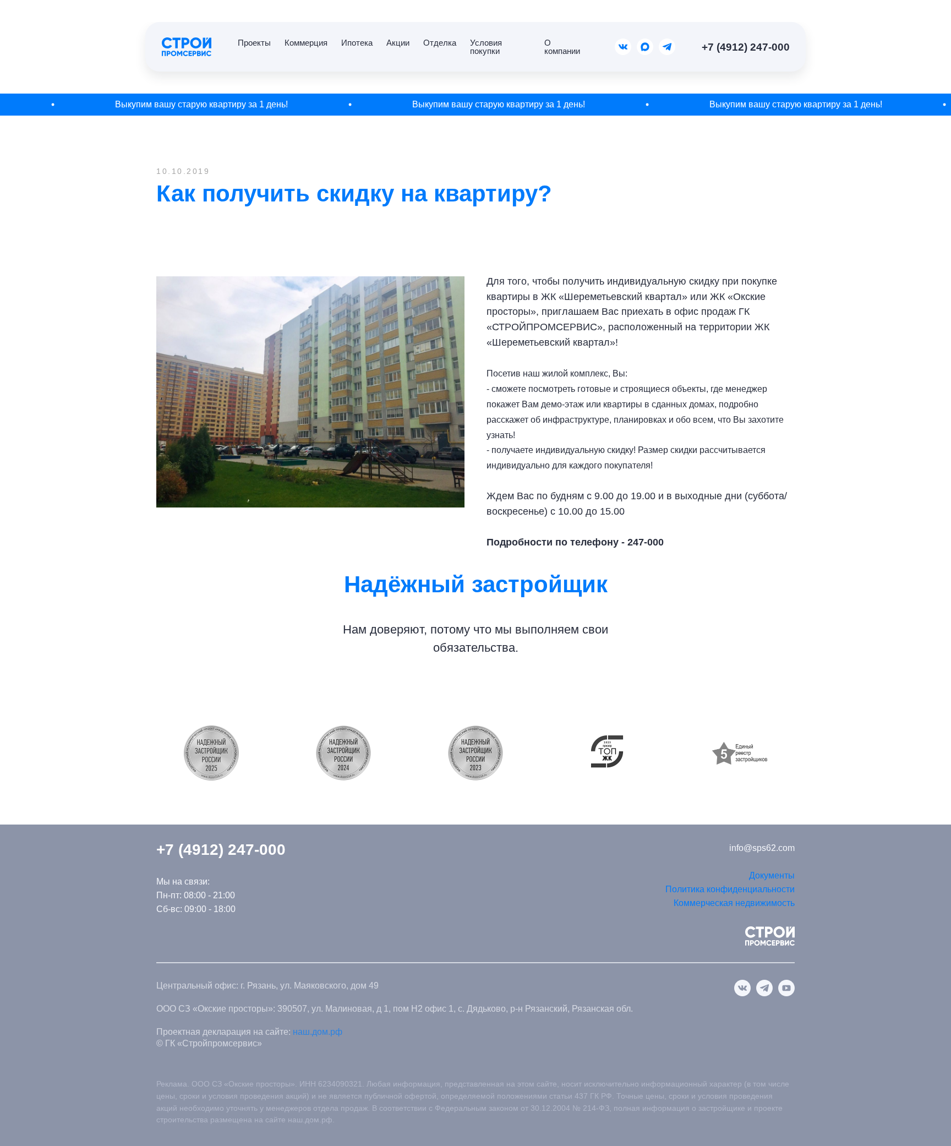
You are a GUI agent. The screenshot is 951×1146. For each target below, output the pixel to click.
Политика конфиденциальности (730, 889)
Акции (397, 42)
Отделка (439, 42)
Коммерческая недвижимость (734, 903)
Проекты (254, 42)
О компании (562, 47)
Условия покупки (486, 47)
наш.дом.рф (317, 1031)
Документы (772, 875)
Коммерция (306, 42)
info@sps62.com (762, 848)
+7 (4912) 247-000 (746, 47)
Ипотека (357, 42)
